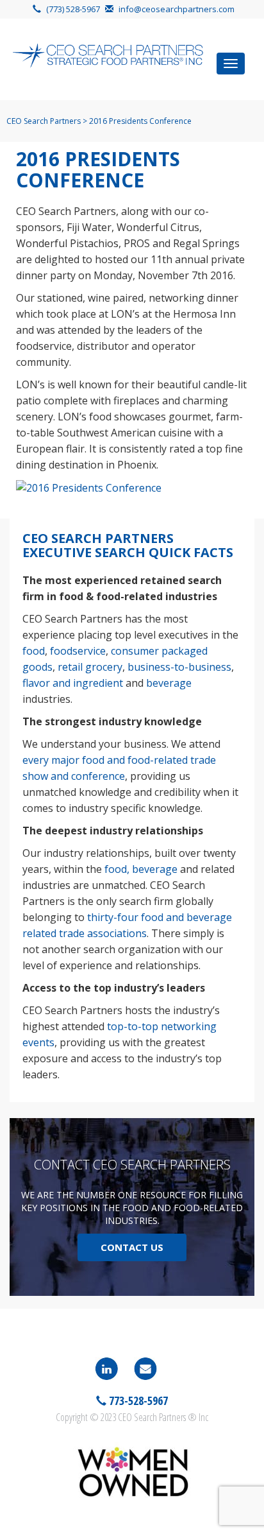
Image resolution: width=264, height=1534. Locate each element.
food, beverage (140, 869)
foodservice (78, 651)
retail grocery (90, 667)
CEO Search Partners (43, 121)
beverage (169, 683)
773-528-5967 (137, 1400)
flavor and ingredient (72, 683)
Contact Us (132, 1247)
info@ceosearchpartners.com (177, 9)
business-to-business (179, 667)
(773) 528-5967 (73, 9)
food (33, 651)
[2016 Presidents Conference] (88, 487)
